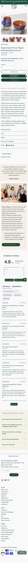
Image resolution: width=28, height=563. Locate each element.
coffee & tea (4, 498)
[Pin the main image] (11, 145)
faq (2, 516)
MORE (3, 524)
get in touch (4, 536)
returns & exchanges (7, 512)
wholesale (4, 528)
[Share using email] (13, 145)
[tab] (17, 287)
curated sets (4, 492)
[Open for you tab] (25, 280)
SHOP (3, 487)
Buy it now (14, 80)
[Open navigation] (5, 6)
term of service (5, 520)
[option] (5, 39)
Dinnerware (4, 44)
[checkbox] (6, 298)
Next (8, 157)
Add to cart (14, 72)
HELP (2, 508)
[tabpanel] (14, 348)
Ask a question (9, 280)
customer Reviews (6, 534)
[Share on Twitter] (9, 145)
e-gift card (4, 504)
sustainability (5, 538)
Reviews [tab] (7, 286)
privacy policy (5, 518)
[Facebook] (2, 480)
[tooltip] (26, 75)
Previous (3, 157)
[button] (14, 76)
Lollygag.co (14, 547)
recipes (3, 540)
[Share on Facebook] (6, 145)
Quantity (3, 64)
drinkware (4, 494)
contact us (4, 510)
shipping (3, 514)
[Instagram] (8, 480)
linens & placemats (6, 500)
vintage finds (5, 502)
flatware (3, 496)
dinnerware (4, 490)
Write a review (19, 280)
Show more (14, 404)
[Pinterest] (5, 480)
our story (3, 526)
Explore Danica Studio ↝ (11, 244)
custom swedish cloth (7, 530)
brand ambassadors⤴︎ (7, 532)
